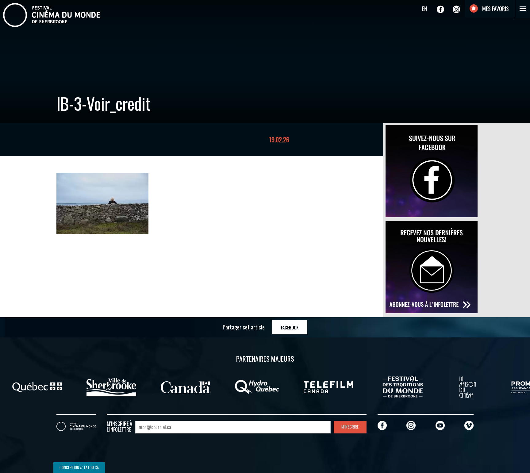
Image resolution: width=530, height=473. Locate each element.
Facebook (289, 327)
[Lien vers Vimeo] (469, 425)
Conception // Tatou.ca (79, 467)
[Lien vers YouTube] (440, 425)
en (424, 9)
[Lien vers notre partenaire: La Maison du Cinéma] (467, 386)
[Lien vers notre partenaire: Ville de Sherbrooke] (111, 386)
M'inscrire (350, 427)
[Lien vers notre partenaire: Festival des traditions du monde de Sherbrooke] (403, 386)
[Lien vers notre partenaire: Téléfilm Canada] (328, 386)
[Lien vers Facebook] (440, 9)
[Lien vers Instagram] (456, 9)
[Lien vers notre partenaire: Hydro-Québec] (257, 386)
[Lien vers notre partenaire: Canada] (186, 386)
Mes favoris (495, 9)
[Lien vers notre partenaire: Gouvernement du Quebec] (37, 386)
